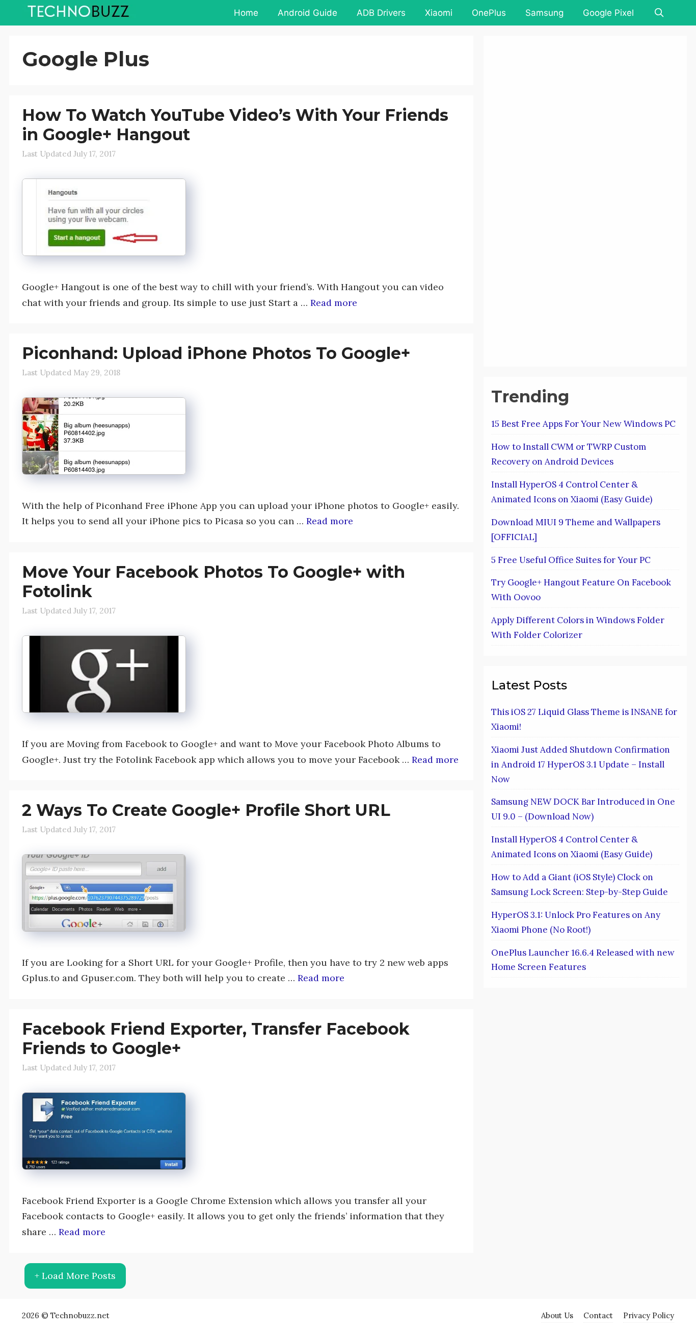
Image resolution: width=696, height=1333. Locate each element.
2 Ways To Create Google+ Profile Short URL (206, 810)
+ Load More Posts (75, 1275)
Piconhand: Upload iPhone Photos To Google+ (216, 353)
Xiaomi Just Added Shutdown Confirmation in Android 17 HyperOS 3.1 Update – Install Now (580, 764)
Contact (598, 1315)
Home (246, 13)
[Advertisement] (567, 199)
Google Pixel (608, 13)
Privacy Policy (648, 1315)
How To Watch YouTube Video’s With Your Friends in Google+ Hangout (235, 124)
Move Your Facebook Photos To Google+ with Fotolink (213, 581)
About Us (557, 1315)
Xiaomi (438, 13)
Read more (333, 303)
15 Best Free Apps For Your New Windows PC (583, 423)
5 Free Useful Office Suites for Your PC (571, 560)
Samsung (544, 13)
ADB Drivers (381, 13)
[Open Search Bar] (659, 13)
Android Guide (307, 13)
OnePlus (489, 13)
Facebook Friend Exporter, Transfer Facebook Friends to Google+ (216, 1038)
